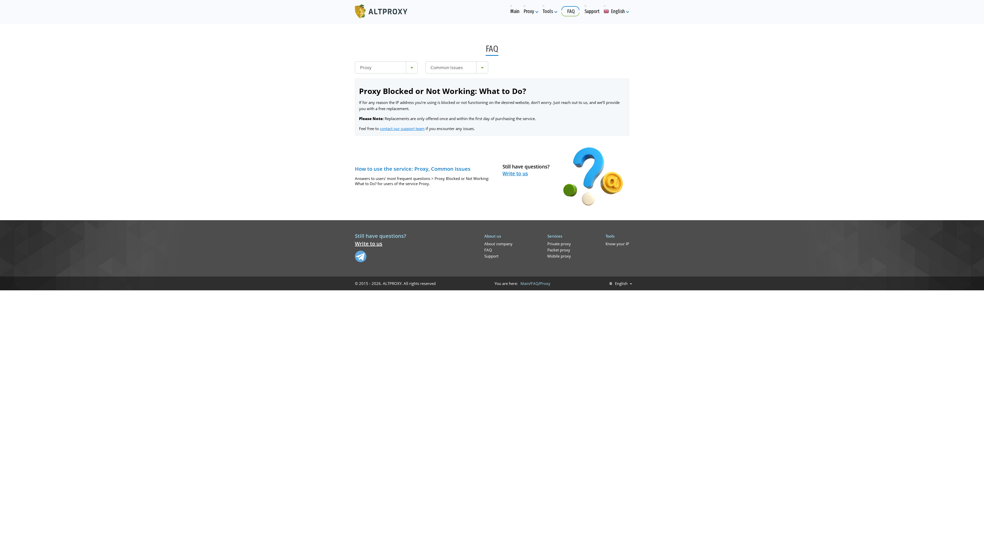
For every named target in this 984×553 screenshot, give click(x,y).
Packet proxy (558, 249)
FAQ (488, 249)
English (621, 283)
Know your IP (617, 243)
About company (498, 243)
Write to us (515, 173)
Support (491, 256)
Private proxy (559, 243)
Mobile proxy (559, 256)
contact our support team (402, 128)
